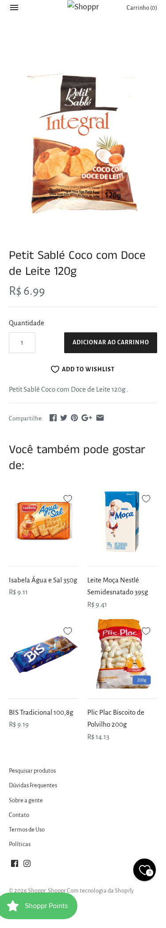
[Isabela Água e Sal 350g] (43, 521)
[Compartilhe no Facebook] (53, 417)
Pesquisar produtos (32, 770)
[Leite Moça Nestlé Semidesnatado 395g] (122, 521)
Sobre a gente (26, 800)
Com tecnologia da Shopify (100, 890)
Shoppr (37, 890)
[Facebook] (14, 865)
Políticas (20, 844)
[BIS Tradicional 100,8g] (43, 654)
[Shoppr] (83, 6)
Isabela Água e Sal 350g (43, 580)
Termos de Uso (27, 829)
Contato (19, 815)
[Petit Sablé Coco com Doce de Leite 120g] (83, 138)
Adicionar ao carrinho (111, 342)
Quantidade (26, 323)
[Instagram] (27, 865)
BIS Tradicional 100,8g (41, 712)
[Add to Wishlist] (67, 497)
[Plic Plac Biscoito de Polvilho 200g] (122, 654)
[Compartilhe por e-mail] (100, 417)
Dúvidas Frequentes (33, 785)
